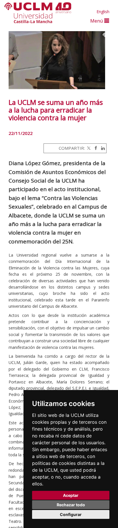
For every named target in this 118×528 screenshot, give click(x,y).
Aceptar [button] (70, 495)
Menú (97, 20)
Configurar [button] (71, 514)
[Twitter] (88, 148)
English (103, 11)
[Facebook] (94, 148)
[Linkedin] (101, 148)
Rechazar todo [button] (71, 504)
